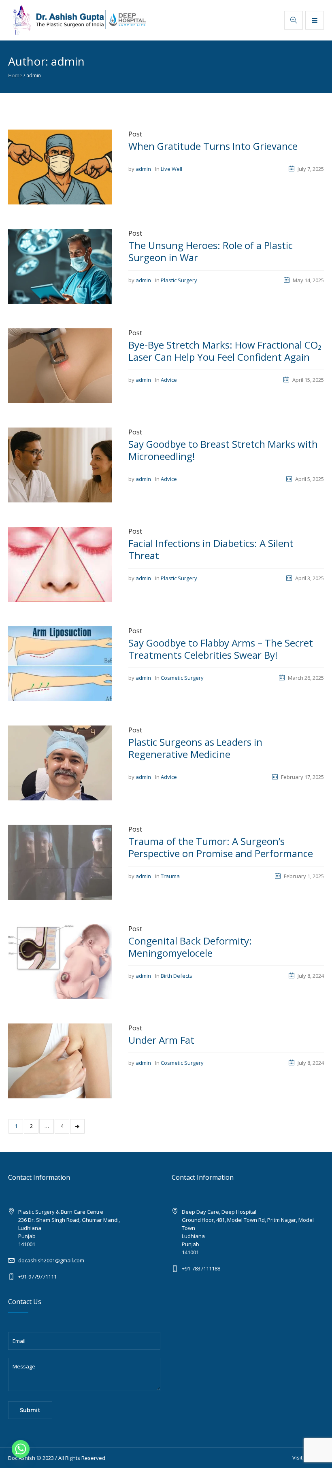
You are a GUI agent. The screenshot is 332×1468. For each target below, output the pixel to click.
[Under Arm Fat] (60, 1060)
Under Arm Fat (161, 1040)
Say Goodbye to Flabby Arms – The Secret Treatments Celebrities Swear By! (220, 649)
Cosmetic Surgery (182, 677)
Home (15, 75)
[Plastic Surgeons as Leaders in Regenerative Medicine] (60, 762)
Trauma (170, 876)
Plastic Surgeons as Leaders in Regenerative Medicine (195, 748)
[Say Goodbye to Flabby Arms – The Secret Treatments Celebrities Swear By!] (60, 663)
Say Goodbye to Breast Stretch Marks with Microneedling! (223, 450)
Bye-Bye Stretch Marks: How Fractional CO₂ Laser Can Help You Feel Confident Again (224, 351)
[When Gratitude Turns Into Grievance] (60, 166)
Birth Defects (176, 975)
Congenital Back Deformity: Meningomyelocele (190, 947)
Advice (169, 379)
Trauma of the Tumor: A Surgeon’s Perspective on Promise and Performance (220, 847)
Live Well (171, 168)
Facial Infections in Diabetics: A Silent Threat (211, 549)
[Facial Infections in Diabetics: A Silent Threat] (60, 563)
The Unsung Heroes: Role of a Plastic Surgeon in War (210, 251)
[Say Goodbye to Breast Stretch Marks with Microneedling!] (60, 464)
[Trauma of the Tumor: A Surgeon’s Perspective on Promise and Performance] (60, 861)
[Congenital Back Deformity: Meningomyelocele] (60, 961)
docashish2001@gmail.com (51, 1260)
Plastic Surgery (179, 280)
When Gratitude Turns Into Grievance (213, 146)
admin (143, 168)
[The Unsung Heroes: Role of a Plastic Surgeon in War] (60, 265)
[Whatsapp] (21, 1449)
